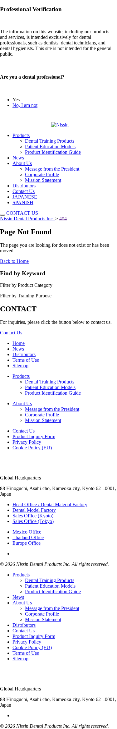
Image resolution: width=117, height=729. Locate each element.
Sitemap (20, 365)
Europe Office (26, 543)
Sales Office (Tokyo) (33, 521)
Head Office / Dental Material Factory (49, 504)
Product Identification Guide (53, 152)
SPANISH (22, 202)
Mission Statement (43, 180)
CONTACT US (22, 213)
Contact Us (23, 191)
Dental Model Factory (34, 510)
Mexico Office (26, 531)
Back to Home (14, 261)
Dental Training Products (49, 141)
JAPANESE (24, 196)
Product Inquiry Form (33, 436)
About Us (22, 163)
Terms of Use (25, 360)
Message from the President (52, 169)
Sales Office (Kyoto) (32, 515)
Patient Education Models (50, 146)
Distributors (24, 185)
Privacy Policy (26, 442)
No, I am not (24, 105)
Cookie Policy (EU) (32, 447)
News (18, 157)
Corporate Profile (42, 174)
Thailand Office (28, 537)
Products (21, 135)
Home (18, 343)
